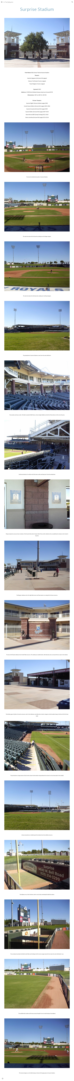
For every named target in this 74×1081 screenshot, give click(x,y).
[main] (37, 9)
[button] (1, 2)
